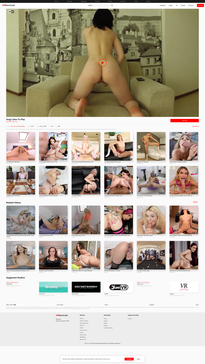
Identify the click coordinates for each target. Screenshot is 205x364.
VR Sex (82, 327)
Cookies (106, 325)
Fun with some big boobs (13, 161)
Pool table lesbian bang (143, 270)
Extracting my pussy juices (46, 235)
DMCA (105, 323)
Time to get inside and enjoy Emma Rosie (82, 161)
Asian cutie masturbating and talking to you (17, 270)
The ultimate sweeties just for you (48, 161)
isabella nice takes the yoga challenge (82, 270)
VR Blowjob (83, 337)
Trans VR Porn (83, 330)
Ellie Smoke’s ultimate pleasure (145, 235)
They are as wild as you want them (113, 195)
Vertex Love (140, 284)
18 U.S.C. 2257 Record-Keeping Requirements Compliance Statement (102, 343)
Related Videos (13, 202)
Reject (138, 359)
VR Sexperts (172, 237)
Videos (197, 304)
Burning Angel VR (108, 237)
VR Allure (8, 272)
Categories (162, 5)
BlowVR (110, 1)
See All (195, 202)
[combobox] (99, 5)
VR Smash (69, 1)
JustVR (106, 293)
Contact (130, 318)
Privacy (105, 321)
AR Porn (149, 1)
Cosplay (183, 5)
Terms (105, 318)
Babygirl (41, 237)
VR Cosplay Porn (84, 323)
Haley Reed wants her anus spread (48, 195)
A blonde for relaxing (142, 161)
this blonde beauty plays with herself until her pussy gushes (20, 236)
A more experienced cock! (78, 235)
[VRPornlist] (62, 315)
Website (21, 126)
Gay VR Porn (83, 334)
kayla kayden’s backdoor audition (178, 161)
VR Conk (97, 1)
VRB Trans (123, 1)
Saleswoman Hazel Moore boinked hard (179, 270)
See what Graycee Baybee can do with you (180, 195)
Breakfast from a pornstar (13, 195)
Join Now (200, 5)
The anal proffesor (76, 195)
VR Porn (56, 1)
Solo (13, 121)
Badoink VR (41, 272)
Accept (129, 359)
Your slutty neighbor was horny (112, 161)
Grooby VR (42, 293)
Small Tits (8, 121)
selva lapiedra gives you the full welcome (180, 235)
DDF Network (75, 293)
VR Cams (191, 5)
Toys (16, 121)
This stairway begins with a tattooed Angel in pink (117, 235)
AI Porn (136, 1)
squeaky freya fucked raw (46, 270)
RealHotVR (139, 237)
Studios (171, 5)
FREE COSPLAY (10, 304)
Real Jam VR (14, 126)
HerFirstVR (9, 284)
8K (176, 5)
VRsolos (106, 272)
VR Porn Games (84, 321)
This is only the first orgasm (144, 195)
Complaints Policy (108, 327)
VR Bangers (83, 1)
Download (195, 126)
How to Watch (60, 304)
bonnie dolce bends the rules (112, 270)
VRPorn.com (83, 339)
